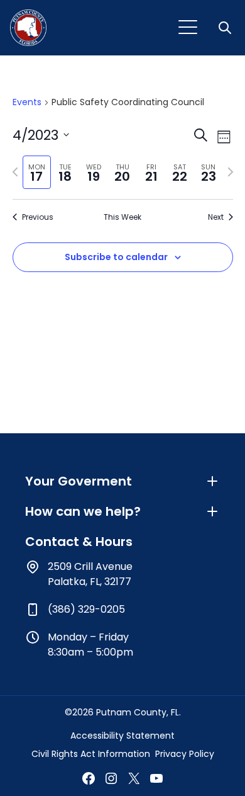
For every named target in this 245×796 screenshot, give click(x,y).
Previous (37, 217)
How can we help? (83, 511)
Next (216, 217)
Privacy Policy (184, 754)
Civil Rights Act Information (90, 754)
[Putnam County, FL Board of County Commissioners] (28, 27)
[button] (226, 27)
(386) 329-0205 (86, 609)
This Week (122, 217)
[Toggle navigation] (187, 27)
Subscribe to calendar (116, 257)
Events (27, 102)
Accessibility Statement (122, 735)
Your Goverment (78, 481)
